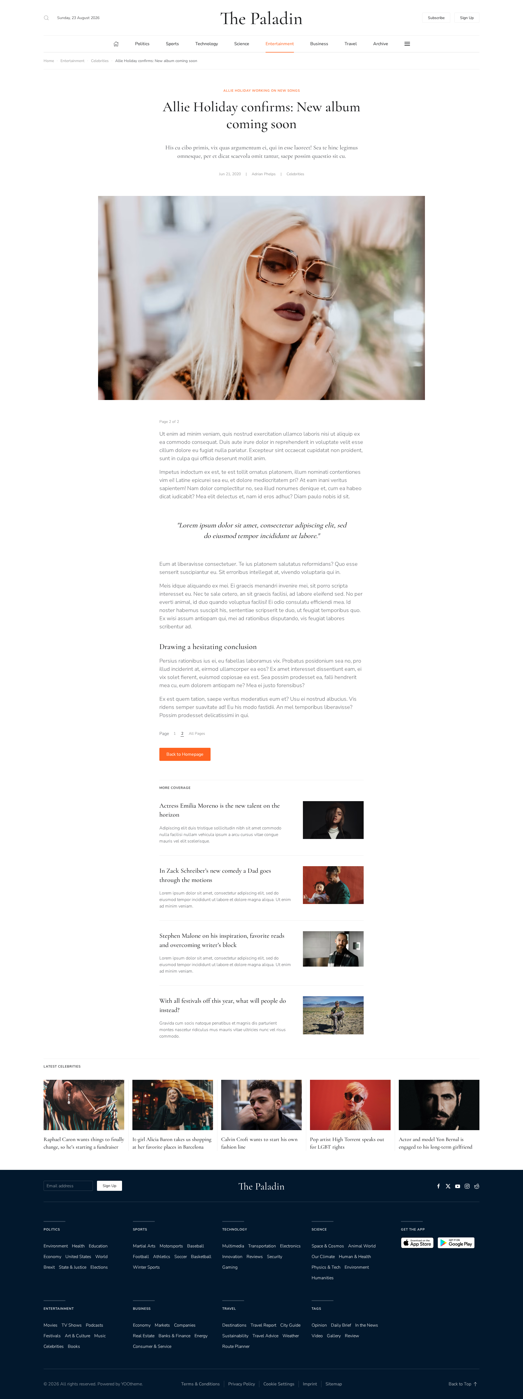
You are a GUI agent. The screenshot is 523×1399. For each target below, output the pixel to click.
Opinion (319, 1325)
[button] (46, 17)
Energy (201, 1336)
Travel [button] (351, 44)
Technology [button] (206, 44)
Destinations (234, 1325)
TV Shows (72, 1325)
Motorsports (171, 1246)
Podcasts (94, 1325)
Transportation (262, 1246)
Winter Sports (146, 1267)
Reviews (255, 1257)
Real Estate (143, 1336)
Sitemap (334, 1384)
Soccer (180, 1257)
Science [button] (241, 44)
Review (352, 1336)
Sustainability (235, 1336)
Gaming (230, 1267)
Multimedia (233, 1246)
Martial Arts (144, 1246)
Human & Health (355, 1257)
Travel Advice (265, 1336)
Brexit (49, 1267)
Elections (99, 1267)
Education (98, 1246)
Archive (380, 44)
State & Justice (72, 1267)
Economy (52, 1257)
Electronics (290, 1246)
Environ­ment (56, 1246)
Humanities (323, 1278)
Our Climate (323, 1257)
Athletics (161, 1257)
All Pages (197, 733)
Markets (162, 1325)
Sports (140, 1229)
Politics (52, 1229)
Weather (290, 1336)
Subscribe (436, 17)
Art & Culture (77, 1336)
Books (74, 1346)
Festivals (52, 1336)
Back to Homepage (184, 754)
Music (100, 1336)
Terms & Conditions (200, 1384)
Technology (234, 1229)
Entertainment (59, 1308)
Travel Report (263, 1325)
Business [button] (319, 44)
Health (78, 1246)
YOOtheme (131, 1384)
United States (78, 1257)
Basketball (201, 1257)
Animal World (362, 1246)
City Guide (290, 1325)
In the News (366, 1325)
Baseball (195, 1246)
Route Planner (236, 1346)
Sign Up (467, 17)
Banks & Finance (174, 1336)
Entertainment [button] (280, 44)
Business (142, 1308)
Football (141, 1257)
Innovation (232, 1257)
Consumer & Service (152, 1346)
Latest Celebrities (62, 1066)
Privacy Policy (241, 1384)
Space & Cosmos (328, 1246)
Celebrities (295, 174)
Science (319, 1229)
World (101, 1257)
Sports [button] (172, 44)
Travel (229, 1308)
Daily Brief (341, 1325)
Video (317, 1336)
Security (274, 1257)
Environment (357, 1267)
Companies (185, 1325)
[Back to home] (261, 17)
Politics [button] (142, 44)
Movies (50, 1325)
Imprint (310, 1384)
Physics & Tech (326, 1267)
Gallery (334, 1336)
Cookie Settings (278, 1384)
